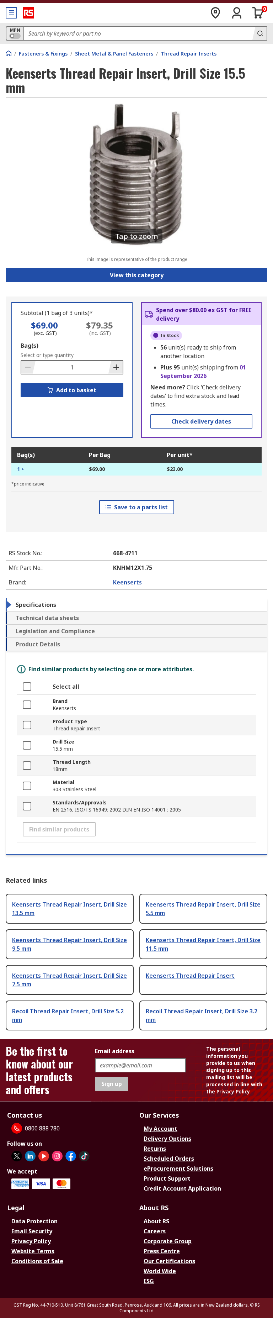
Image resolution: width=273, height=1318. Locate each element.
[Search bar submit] (259, 33)
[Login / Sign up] (237, 12)
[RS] (28, 13)
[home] (8, 53)
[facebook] (70, 1156)
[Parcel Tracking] (215, 12)
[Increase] (115, 367)
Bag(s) (29, 346)
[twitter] (16, 1156)
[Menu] (11, 13)
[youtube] (43, 1156)
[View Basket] (258, 12)
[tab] (136, 604)
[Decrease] (28, 367)
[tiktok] (84, 1156)
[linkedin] (30, 1156)
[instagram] (57, 1156)
